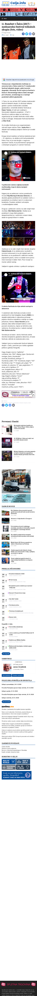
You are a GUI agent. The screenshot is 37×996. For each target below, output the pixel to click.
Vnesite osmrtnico (18, 675)
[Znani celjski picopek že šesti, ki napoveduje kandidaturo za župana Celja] (5, 561)
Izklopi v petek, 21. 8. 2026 (10, 691)
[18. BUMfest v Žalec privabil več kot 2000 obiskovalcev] (7, 447)
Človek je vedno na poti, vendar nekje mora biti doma (17, 721)
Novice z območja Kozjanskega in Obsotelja (14, 750)
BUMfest (5, 402)
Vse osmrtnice (7, 675)
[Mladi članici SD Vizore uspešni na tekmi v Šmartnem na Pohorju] (5, 545)
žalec (29, 402)
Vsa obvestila (6, 701)
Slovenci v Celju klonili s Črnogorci (21, 518)
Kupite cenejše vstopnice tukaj (10, 752)
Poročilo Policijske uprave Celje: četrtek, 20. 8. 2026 (18, 694)
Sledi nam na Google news (30, 33)
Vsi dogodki (6, 653)
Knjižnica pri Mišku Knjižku (17, 640)
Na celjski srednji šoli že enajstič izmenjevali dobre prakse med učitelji (22, 535)
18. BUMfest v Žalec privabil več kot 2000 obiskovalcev (24, 439)
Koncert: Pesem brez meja (17, 593)
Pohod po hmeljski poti (16, 611)
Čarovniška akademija (16, 627)
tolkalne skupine (23, 402)
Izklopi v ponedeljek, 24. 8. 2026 (11, 684)
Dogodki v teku (7, 624)
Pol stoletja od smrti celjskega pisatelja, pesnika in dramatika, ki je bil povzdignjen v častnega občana (23, 528)
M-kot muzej (13, 580)
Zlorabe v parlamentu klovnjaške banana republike (16, 709)
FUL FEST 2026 (13, 599)
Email (33, 33)
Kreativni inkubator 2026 (16, 573)
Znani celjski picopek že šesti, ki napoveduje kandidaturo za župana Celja (21, 560)
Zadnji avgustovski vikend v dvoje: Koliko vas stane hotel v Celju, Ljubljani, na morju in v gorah (23, 551)
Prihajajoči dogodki (11, 569)
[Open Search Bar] (34, 18)
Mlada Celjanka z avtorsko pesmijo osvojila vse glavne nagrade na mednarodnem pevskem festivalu (24, 453)
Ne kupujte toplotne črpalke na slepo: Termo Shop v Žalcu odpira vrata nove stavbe (24, 427)
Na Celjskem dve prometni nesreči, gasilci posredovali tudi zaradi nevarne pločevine (23, 512)
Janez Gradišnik (19, 667)
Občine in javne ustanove (9, 748)
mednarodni (16, 402)
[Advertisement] (18, 68)
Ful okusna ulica (14, 605)
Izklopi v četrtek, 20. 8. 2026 (10, 697)
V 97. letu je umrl (18, 664)
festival (10, 402)
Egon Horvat (7, 32)
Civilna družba (6, 746)
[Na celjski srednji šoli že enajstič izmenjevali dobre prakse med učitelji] (5, 537)
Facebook (23, 33)
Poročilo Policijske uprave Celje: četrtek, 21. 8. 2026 (17, 688)
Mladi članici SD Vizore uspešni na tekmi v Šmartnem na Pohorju (21, 543)
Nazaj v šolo (12, 617)
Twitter (26, 33)
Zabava (5, 401)
